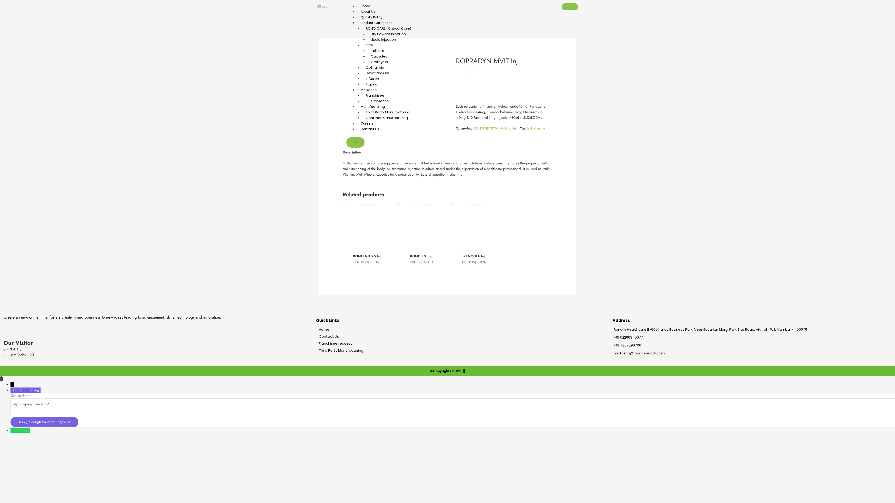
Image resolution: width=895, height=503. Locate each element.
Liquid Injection (383, 39)
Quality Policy (371, 17)
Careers (367, 123)
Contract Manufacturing (387, 117)
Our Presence (377, 101)
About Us (368, 11)
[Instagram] (53, 325)
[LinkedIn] (40, 325)
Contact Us (370, 129)
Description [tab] (352, 152)
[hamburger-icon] (570, 6)
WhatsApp (22, 430)
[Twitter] (29, 325)
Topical (372, 84)
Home (365, 6)
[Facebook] (18, 325)
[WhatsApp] (12, 430)
